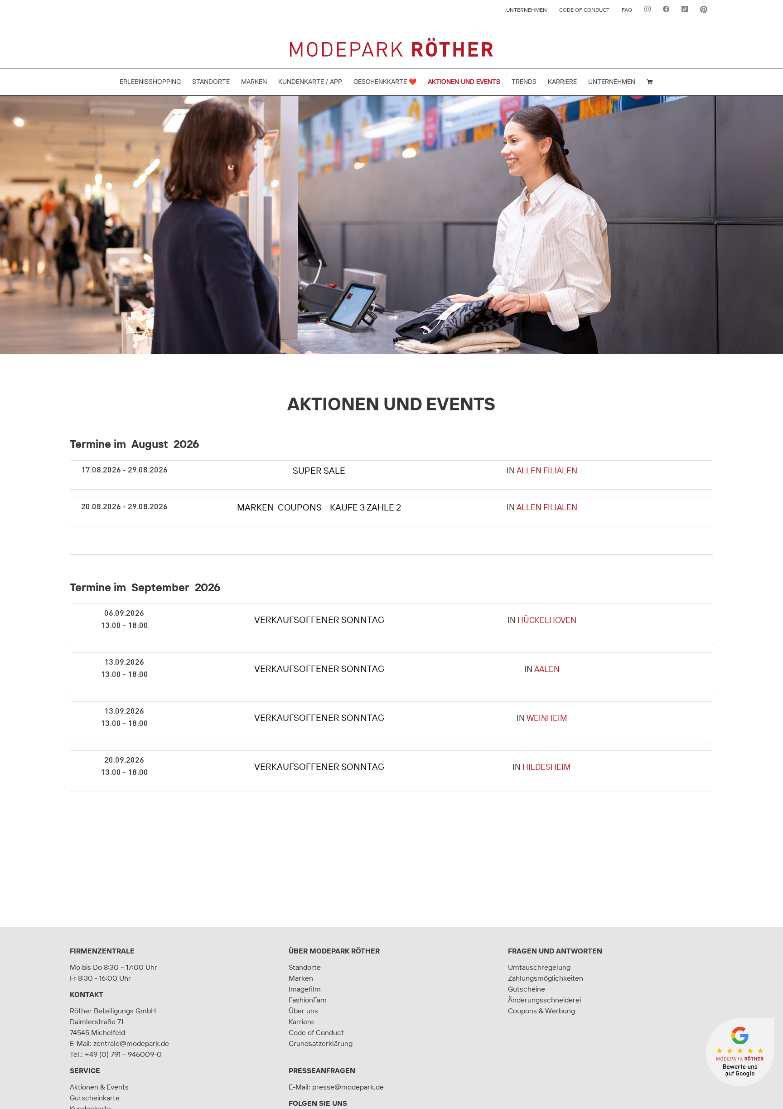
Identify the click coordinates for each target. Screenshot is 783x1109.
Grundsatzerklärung (321, 1043)
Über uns (303, 1010)
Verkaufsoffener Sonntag (319, 619)
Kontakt (86, 994)
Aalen (547, 669)
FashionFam (308, 999)
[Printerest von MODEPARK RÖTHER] (703, 10)
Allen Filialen (547, 470)
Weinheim (547, 718)
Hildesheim (546, 767)
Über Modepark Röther (334, 950)
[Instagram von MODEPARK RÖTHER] (647, 10)
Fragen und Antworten (555, 950)
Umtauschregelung (539, 967)
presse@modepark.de (348, 1086)
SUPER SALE (319, 470)
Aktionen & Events (99, 1086)
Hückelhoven (546, 620)
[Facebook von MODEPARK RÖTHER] (666, 10)
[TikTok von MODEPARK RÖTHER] (685, 10)
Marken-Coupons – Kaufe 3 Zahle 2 (319, 507)
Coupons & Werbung (541, 1010)
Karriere (301, 1021)
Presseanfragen (322, 1070)
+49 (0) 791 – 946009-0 (123, 1054)
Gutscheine (526, 988)
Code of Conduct (316, 1032)
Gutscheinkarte (95, 1097)
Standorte (305, 967)
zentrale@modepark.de (131, 1043)
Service (85, 1070)
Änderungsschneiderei (544, 999)
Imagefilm (305, 988)
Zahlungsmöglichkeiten (545, 978)
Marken (301, 978)
